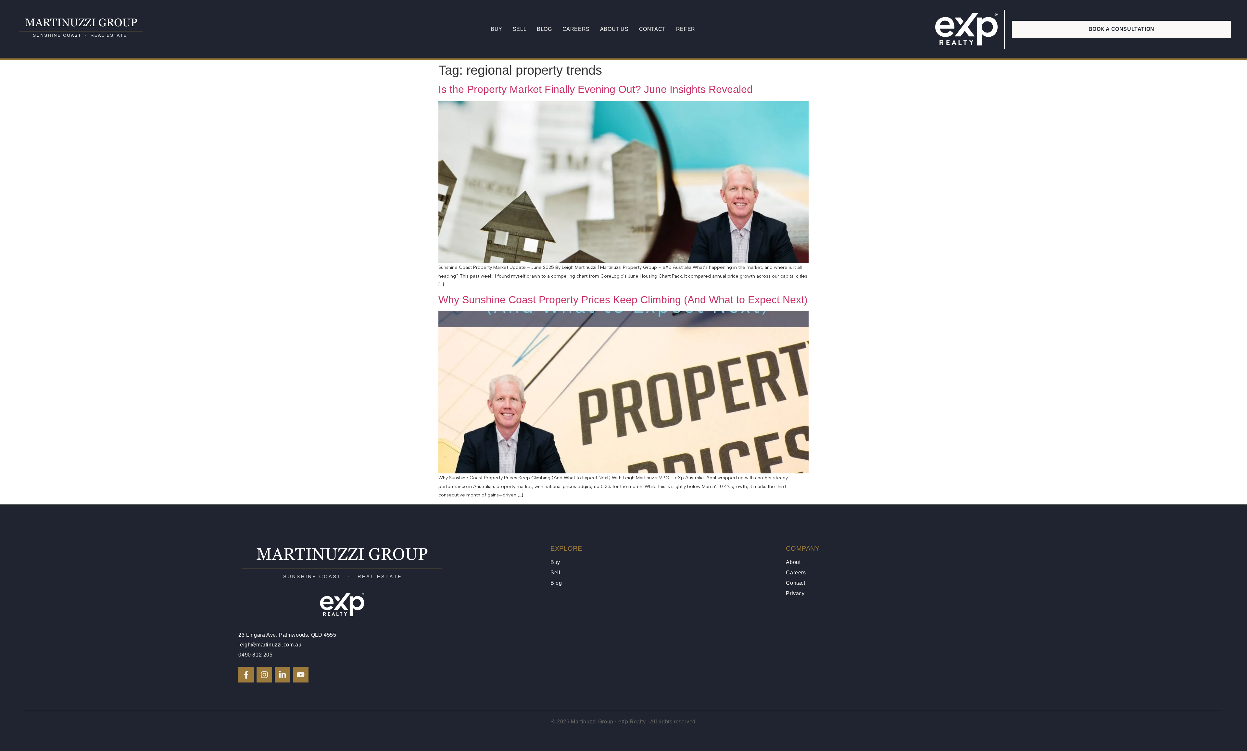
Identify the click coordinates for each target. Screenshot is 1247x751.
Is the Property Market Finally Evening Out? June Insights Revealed (595, 89)
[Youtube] (301, 674)
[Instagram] (264, 674)
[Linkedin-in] (282, 674)
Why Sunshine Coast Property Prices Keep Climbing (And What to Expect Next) (623, 300)
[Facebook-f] (246, 674)
